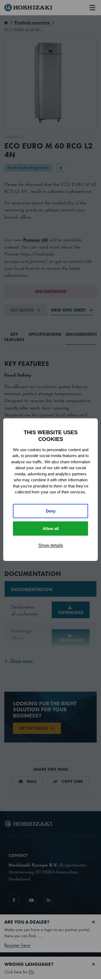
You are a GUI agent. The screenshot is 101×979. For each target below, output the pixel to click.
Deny (50, 511)
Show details (50, 545)
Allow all (51, 528)
